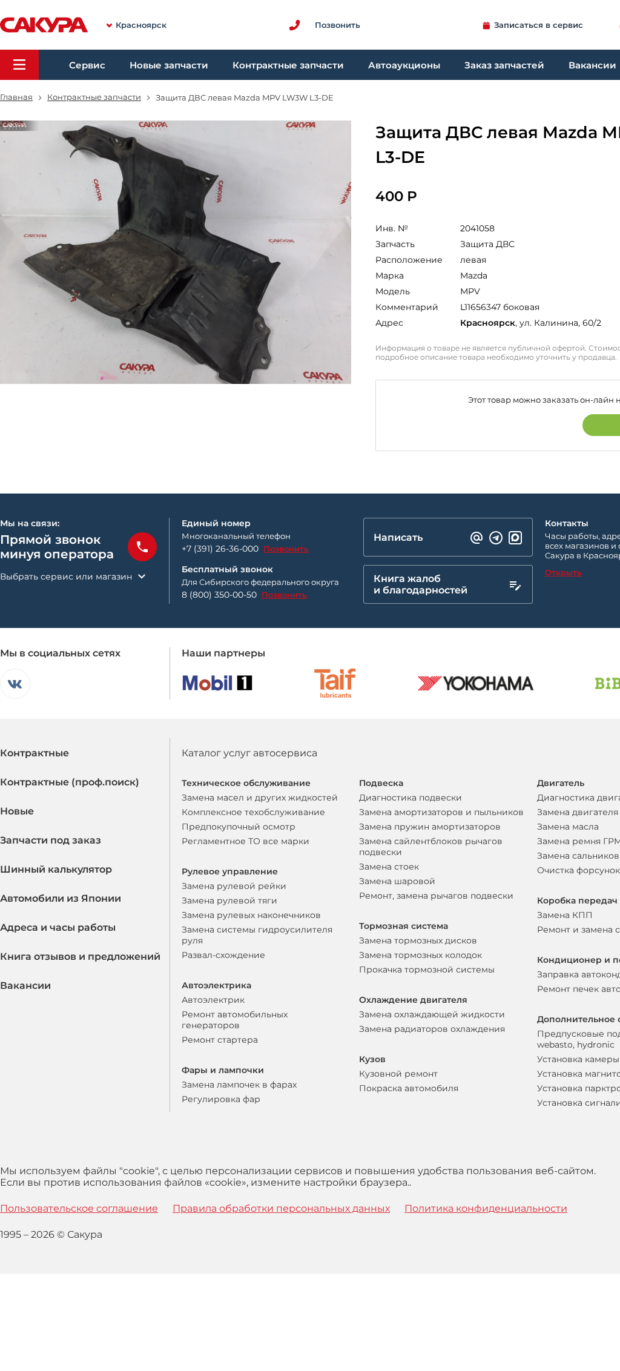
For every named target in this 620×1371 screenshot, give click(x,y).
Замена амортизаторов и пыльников (441, 812)
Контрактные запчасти (288, 65)
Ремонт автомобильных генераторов (235, 1020)
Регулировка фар (221, 1099)
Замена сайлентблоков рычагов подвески (431, 846)
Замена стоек (389, 866)
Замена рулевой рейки (234, 885)
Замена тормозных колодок (420, 955)
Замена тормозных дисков (418, 940)
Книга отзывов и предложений (80, 956)
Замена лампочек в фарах (239, 1084)
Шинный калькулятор (56, 869)
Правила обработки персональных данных (281, 1208)
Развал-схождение (223, 955)
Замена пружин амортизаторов (430, 826)
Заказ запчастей (504, 65)
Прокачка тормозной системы (427, 969)
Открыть (563, 572)
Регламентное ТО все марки (245, 841)
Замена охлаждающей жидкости (432, 1014)
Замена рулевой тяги (229, 900)
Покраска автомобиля (408, 1088)
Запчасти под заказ (50, 840)
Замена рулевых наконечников (251, 915)
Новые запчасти (169, 65)
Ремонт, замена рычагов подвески (436, 895)
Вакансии (25, 985)
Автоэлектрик (213, 999)
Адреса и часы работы (58, 927)
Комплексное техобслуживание (253, 812)
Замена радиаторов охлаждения (432, 1028)
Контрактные (34, 753)
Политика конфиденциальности (485, 1208)
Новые (17, 811)
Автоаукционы (404, 65)
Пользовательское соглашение (79, 1208)
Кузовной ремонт (398, 1073)
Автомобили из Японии (60, 898)
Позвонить (286, 548)
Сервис (87, 65)
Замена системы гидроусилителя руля (257, 935)
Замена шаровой (397, 881)
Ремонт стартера (220, 1039)
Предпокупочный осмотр (238, 826)
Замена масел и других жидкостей (260, 797)
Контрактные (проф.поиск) (69, 782)
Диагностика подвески (410, 797)
